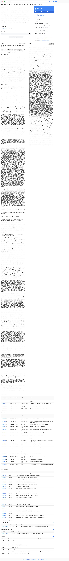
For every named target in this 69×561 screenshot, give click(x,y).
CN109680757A (4, 456)
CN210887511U (4, 502)
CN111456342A (4, 461)
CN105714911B (4, 421)
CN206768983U (4, 499)
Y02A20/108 (4, 28)
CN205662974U (4, 511)
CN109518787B (4, 453)
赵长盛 (43, 15)
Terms (38, 559)
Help (46, 559)
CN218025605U (4, 504)
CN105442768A (4, 418)
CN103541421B (4, 403)
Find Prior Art (44, 11)
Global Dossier (44, 40)
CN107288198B (4, 493)
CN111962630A (4, 506)
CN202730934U (4, 475)
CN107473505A (4, 515)
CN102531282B (4, 479)
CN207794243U (4, 517)
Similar (49, 11)
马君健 (41, 15)
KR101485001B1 (4, 400)
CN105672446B (4, 426)
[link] (7, 28)
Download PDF (38, 11)
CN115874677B (4, 464)
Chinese (41, 14)
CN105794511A (4, 424)
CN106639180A (4, 484)
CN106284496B (4, 432)
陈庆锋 (38, 15)
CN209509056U (4, 495)
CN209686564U (4, 482)
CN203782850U (4, 406)
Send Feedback (27, 559)
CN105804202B (4, 429)
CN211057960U (4, 477)
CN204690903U (4, 486)
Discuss (48, 40)
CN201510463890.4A (5, 526)
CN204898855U (4, 408)
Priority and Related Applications (43, 38)
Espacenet (40, 40)
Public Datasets (33, 559)
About (23, 559)
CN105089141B (4, 473)
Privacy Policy (42, 559)
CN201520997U (4, 508)
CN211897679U (4, 513)
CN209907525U (4, 488)
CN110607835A (4, 459)
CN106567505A (4, 440)
